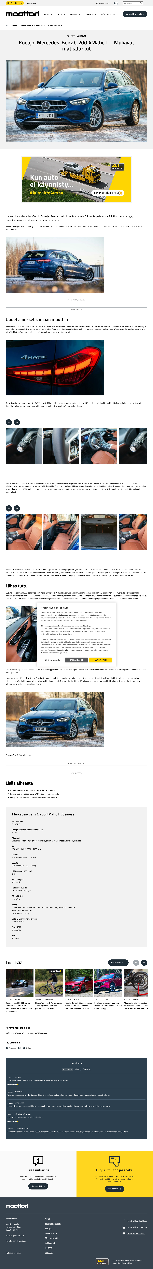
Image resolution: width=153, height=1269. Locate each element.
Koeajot (48, 1228)
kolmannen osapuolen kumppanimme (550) (76, 615)
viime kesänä (35, 326)
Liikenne (48, 1247)
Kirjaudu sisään (104, 3)
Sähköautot (50, 1242)
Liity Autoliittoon (13, 3)
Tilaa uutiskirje (31, 3)
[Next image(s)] (17, 422)
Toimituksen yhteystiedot (16, 1241)
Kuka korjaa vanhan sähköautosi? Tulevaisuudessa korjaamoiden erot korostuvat (38, 1080)
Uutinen (136, 999)
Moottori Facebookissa (137, 1221)
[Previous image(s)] (9, 422)
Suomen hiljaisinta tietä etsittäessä (72, 226)
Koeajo (14, 25)
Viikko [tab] (77, 1069)
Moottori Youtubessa (136, 1233)
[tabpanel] (76, 1104)
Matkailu (49, 1252)
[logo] (22, 15)
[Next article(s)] (144, 963)
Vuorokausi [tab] (67, 1069)
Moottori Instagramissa (137, 1227)
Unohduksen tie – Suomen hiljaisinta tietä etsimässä (32, 790)
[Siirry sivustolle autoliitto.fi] (102, 1261)
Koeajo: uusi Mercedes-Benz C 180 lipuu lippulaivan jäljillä (34, 793)
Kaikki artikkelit (117, 962)
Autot (47, 1218)
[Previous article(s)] (136, 963)
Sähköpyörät (49, 999)
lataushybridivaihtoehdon (42, 681)
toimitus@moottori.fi (15, 1235)
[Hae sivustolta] (141, 3)
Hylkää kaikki (76, 660)
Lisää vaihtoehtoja (52, 660)
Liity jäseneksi (113, 1188)
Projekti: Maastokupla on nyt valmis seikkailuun (25, 1117)
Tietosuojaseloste (13, 1252)
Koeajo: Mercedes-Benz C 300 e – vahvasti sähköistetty (33, 797)
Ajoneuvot (81, 36)
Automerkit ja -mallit (134, 14)
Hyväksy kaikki (100, 660)
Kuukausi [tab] (86, 1069)
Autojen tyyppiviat (52, 1223)
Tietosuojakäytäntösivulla (58, 650)
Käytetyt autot (51, 1233)
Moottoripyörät (51, 1238)
